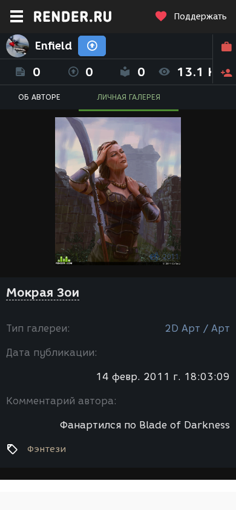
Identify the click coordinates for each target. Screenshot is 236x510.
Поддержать (200, 16)
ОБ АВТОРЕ (39, 97)
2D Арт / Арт (197, 328)
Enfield (53, 46)
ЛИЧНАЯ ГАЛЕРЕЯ (128, 97)
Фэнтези (46, 449)
